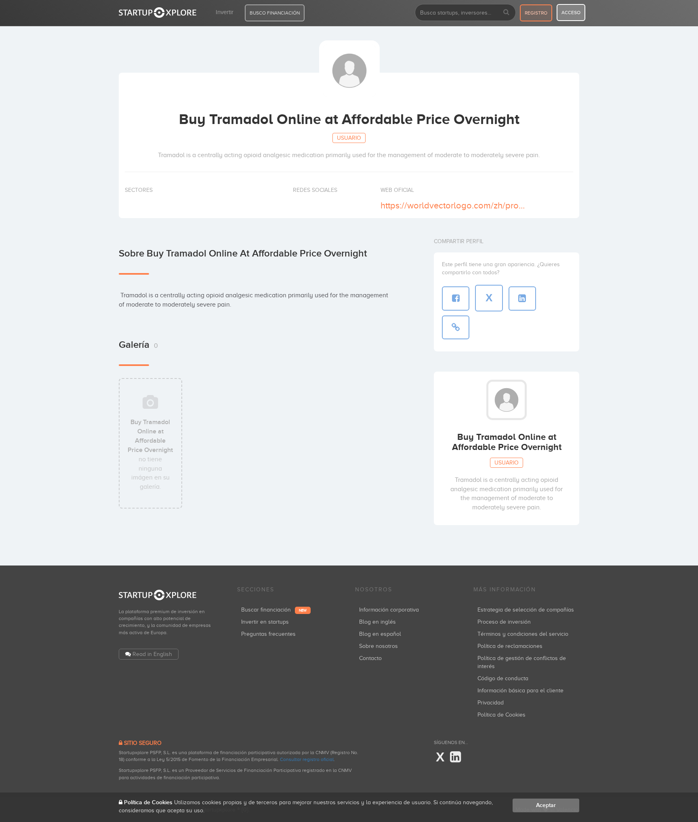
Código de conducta (502, 678)
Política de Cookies (501, 715)
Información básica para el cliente (520, 690)
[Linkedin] (455, 757)
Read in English (152, 654)
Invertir (224, 12)
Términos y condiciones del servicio (522, 634)
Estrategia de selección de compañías (525, 610)
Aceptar (546, 805)
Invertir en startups (265, 622)
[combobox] (465, 12)
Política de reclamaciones (509, 646)
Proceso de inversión (504, 622)
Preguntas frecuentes (268, 634)
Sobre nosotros (378, 646)
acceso (570, 12)
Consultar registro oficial (307, 759)
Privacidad (490, 703)
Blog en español (380, 634)
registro (536, 13)
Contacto (370, 658)
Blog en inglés (377, 622)
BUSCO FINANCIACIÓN (275, 13)
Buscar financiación (274, 610)
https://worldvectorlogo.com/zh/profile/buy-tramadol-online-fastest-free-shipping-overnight (453, 205)
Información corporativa (389, 610)
